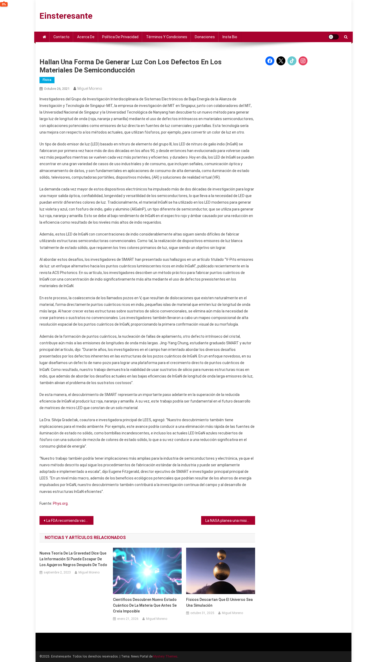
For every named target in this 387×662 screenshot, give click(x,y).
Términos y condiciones (166, 37)
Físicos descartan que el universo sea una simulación (219, 602)
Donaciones (205, 37)
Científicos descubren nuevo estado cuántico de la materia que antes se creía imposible (145, 605)
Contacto (61, 37)
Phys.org (60, 503)
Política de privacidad (120, 37)
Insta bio (229, 37)
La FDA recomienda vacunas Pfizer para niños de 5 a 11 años (69, 520)
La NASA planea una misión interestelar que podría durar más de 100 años (230, 520)
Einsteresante (65, 16)
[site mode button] (333, 37)
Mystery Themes (165, 656)
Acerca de (86, 37)
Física (47, 80)
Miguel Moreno (89, 88)
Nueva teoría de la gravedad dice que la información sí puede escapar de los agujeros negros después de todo (73, 559)
